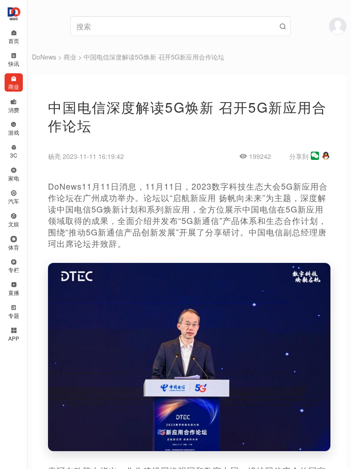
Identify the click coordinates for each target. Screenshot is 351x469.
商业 (70, 56)
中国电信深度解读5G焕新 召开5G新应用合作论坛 (154, 56)
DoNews (44, 56)
